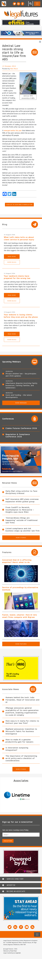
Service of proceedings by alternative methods (20, 588)
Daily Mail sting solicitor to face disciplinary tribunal (21, 492)
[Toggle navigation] (37, 3)
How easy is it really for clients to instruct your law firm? (22, 722)
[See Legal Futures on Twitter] (14, 3)
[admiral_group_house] (28, 83)
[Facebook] (4, 194)
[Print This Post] (40, 41)
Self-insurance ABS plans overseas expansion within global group (22, 500)
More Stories (21, 537)
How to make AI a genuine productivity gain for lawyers (19, 740)
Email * (6, 835)
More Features (21, 644)
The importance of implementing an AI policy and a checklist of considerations (21, 758)
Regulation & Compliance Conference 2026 (18, 435)
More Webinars (21, 403)
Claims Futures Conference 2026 (21, 428)
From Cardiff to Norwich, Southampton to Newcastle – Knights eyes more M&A (20, 509)
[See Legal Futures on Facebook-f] (22, 3)
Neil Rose (14, 69)
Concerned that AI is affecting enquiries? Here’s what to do (16, 561)
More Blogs (11, 262)
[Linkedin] (14, 194)
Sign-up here (8, 841)
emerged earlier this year (13, 130)
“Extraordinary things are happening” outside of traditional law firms (22, 520)
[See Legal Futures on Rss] (32, 927)
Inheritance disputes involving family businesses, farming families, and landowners (21, 385)
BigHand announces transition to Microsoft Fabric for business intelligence (21, 731)
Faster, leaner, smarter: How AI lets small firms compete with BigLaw (19, 616)
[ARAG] (21, 796)
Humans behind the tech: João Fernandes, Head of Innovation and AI (22, 699)
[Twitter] (9, 194)
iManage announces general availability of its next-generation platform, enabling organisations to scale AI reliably (22, 711)
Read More (12, 256)
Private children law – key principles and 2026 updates (21, 374)
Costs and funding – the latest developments (19, 396)
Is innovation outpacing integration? (17, 749)
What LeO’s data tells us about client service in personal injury (19, 238)
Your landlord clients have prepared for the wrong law (17, 277)
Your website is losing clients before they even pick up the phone (21, 315)
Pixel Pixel (13, 951)
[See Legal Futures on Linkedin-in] (18, 3)
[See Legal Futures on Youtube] (27, 927)
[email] (21, 834)
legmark (18, 953)
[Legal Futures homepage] (21, 14)
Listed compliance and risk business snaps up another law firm (23, 529)
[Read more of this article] (21, 573)
